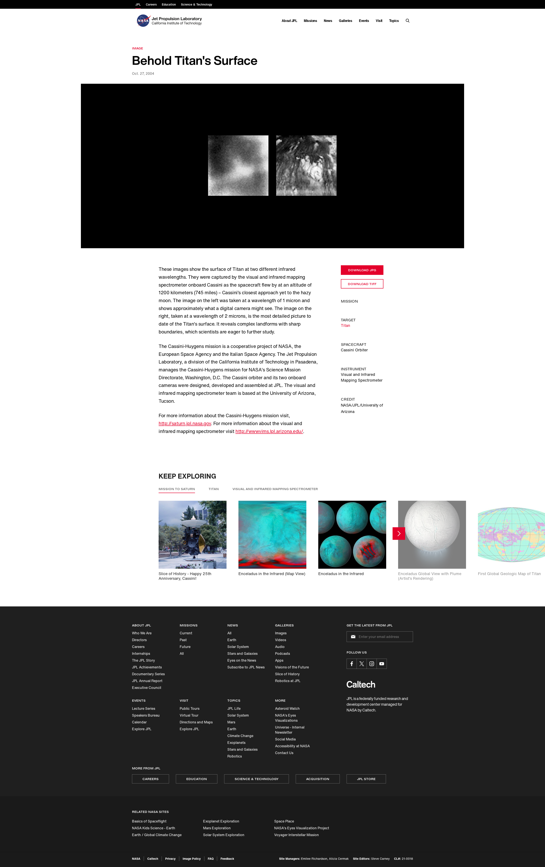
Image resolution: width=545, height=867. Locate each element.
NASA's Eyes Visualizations (286, 718)
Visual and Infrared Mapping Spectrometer (275, 489)
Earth (231, 639)
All (182, 653)
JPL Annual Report (147, 680)
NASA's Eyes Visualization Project (301, 828)
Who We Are (142, 633)
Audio (280, 646)
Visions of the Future (292, 667)
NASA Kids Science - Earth (153, 828)
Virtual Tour (189, 715)
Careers (138, 646)
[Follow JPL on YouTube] (382, 664)
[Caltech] (361, 684)
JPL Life (234, 708)
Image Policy (192, 858)
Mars (231, 722)
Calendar (139, 722)
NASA (136, 858)
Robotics (234, 756)
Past (183, 639)
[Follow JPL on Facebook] (352, 664)
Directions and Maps (196, 722)
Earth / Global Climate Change (157, 834)
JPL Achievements (147, 667)
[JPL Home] (178, 20)
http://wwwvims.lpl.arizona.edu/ (269, 431)
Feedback (227, 858)
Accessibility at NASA (292, 746)
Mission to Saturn (177, 489)
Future (185, 646)
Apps (279, 660)
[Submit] (352, 636)
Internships (141, 653)
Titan (345, 325)
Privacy (170, 858)
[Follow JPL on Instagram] (372, 664)
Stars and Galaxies (242, 653)
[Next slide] (399, 533)
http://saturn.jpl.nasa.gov (185, 423)
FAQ (211, 858)
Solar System (238, 646)
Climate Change (240, 735)
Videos (280, 639)
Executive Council (146, 687)
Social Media (285, 739)
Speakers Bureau (146, 715)
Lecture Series (143, 708)
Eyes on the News (241, 660)
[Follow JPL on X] (362, 664)
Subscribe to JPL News (246, 667)
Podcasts (282, 653)
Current (186, 633)
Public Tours (189, 708)
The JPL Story (143, 660)
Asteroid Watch (287, 708)
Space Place (284, 821)
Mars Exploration (217, 828)
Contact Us (284, 752)
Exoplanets (236, 742)
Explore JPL (142, 728)
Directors (139, 639)
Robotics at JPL (288, 680)
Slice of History (287, 674)
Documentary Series (148, 674)
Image (137, 48)
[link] (272, 166)
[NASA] (143, 20)
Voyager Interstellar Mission (296, 834)
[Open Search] (407, 20)
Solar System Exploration (223, 834)
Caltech (152, 858)
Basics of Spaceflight (149, 821)
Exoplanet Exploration (221, 821)
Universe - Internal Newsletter (289, 730)
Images (281, 633)
